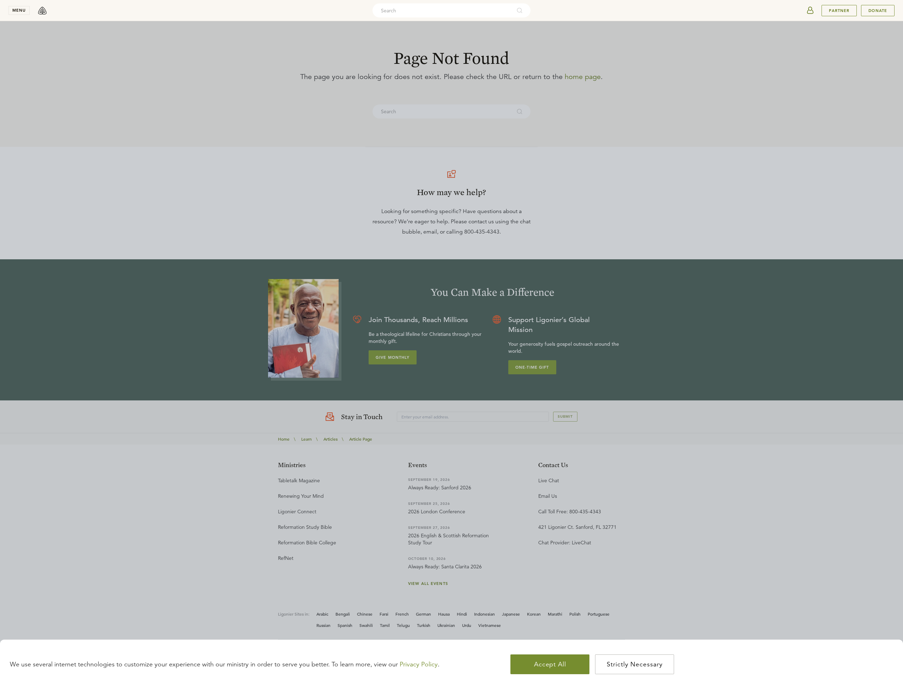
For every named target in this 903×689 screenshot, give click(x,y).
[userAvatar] (810, 11)
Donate (877, 10)
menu (19, 10)
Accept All (550, 664)
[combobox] (442, 10)
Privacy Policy (419, 664)
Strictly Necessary (634, 664)
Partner (839, 10)
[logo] (42, 11)
